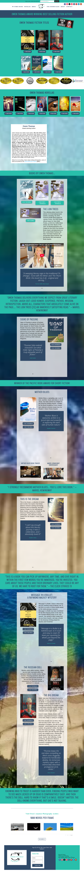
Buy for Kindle (29, 427)
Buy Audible (31, 220)
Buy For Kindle (27, 202)
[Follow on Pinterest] (76, 4)
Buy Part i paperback (43, 203)
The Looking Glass (53, 6)
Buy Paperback (56, 344)
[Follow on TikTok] (72, 4)
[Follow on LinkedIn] (79, 4)
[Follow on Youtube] (81, 4)
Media (34, 6)
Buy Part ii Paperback (58, 203)
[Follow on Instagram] (67, 4)
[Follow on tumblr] (74, 4)
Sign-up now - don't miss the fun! (32, 1)
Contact (69, 6)
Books (21, 6)
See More (41, 839)
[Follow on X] (69, 4)
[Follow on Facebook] (65, 4)
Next (71, 835)
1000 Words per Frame (30, 161)
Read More (28, 51)
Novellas (27, 6)
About (63, 6)
